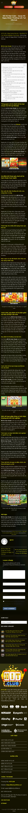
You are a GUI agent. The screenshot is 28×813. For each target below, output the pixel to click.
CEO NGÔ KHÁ (5, 800)
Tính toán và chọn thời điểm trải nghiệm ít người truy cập (14, 95)
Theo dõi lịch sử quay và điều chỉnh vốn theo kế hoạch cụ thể (14, 98)
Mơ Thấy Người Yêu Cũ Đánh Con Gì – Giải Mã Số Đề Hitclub (16, 655)
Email (5, 588)
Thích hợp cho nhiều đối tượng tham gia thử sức (15, 77)
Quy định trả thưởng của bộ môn (12, 86)
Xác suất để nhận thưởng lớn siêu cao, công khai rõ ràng (15, 74)
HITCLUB (3, 33)
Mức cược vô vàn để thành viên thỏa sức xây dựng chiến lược (14, 80)
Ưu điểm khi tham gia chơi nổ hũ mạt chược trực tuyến (12, 71)
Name (5, 581)
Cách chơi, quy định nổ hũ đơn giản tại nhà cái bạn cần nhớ (14, 83)
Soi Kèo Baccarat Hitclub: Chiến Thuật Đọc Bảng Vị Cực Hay (14, 631)
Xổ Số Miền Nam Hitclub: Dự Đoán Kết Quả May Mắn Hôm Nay (15, 641)
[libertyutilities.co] (14, 2)
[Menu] (2, 2)
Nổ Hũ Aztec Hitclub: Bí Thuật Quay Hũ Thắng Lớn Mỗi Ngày (21, 551)
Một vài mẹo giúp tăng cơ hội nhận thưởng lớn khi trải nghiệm (12, 91)
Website (5, 594)
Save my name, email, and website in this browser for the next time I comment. (14, 603)
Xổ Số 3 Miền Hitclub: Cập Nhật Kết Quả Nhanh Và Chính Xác (15, 650)
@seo (21, 23)
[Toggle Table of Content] (23, 65)
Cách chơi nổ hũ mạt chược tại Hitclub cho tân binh (15, 88)
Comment (6, 569)
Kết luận (5, 100)
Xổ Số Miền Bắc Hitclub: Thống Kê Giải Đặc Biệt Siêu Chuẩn (15, 645)
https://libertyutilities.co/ (14, 785)
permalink (14, 534)
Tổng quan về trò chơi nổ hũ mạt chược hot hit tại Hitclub (13, 68)
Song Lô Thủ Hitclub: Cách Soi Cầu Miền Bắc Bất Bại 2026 (15, 636)
